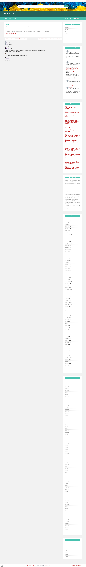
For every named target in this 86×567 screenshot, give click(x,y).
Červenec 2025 (67, 243)
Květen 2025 (67, 247)
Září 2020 (66, 353)
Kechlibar (66, 33)
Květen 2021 (67, 338)
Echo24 (7, 24)
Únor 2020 (66, 367)
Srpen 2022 (66, 310)
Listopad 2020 (67, 512)
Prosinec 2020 (67, 348)
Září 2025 (66, 239)
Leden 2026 (66, 232)
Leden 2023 (66, 300)
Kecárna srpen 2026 (69, 78)
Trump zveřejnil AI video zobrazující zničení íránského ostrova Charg (54, 0)
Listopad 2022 (67, 304)
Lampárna (15, 18)
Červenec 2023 (67, 289)
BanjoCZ (70, 87)
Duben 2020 (67, 363)
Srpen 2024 (66, 264)
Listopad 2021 (67, 327)
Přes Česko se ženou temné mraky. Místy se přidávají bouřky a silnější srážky (72, 200)
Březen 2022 (67, 319)
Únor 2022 (66, 321)
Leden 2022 (66, 323)
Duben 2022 (67, 317)
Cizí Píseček (67, 29)
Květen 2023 (67, 455)
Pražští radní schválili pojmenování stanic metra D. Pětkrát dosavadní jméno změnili (72, 181)
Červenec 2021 (67, 334)
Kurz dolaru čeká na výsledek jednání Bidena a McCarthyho (16, 38)
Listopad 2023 (67, 281)
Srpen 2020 (66, 355)
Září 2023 (66, 285)
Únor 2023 (66, 298)
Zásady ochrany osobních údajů (77, 565)
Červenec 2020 (67, 357)
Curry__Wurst (71, 71)
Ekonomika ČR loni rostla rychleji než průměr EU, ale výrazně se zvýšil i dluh (72, 206)
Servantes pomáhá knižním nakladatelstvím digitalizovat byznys (49, 38)
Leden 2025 (66, 417)
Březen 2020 (67, 365)
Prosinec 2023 (67, 279)
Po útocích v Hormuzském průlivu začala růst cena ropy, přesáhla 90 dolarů (72, 191)
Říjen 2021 (66, 329)
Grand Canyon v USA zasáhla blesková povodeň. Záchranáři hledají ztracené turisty (72, 197)
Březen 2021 (67, 342)
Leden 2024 (66, 277)
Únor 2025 (66, 253)
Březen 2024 (67, 436)
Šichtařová (66, 40)
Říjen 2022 (66, 306)
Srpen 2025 (66, 241)
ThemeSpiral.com (47, 565)
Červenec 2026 (67, 220)
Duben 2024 (67, 272)
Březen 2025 (67, 251)
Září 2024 (66, 262)
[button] (1, 566)
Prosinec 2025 (67, 234)
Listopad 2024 (67, 258)
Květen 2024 (67, 270)
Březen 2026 (67, 228)
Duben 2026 (67, 226)
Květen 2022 (67, 315)
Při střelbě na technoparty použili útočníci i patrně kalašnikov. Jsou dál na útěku (72, 203)
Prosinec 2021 (67, 325)
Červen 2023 (67, 291)
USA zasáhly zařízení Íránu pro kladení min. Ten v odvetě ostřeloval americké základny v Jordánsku (72, 194)
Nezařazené (66, 35)
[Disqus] (33, 53)
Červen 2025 (67, 245)
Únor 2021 (66, 344)
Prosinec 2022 (67, 302)
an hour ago (74, 78)
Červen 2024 (67, 268)
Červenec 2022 (67, 474)
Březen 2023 (67, 296)
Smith (70, 80)
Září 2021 (66, 493)
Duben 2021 (67, 340)
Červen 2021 (67, 336)
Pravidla (10, 18)
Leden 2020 (66, 531)
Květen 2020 (67, 361)
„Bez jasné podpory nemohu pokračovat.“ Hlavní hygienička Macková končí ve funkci (25, 0)
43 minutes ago (72, 69)
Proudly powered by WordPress (31, 565)
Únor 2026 (66, 230)
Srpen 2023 (66, 287)
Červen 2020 (67, 359)
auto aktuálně (67, 27)
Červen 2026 (67, 222)
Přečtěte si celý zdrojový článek (11, 33)
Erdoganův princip (67, 208)
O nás (6, 18)
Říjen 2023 (66, 283)
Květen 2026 (67, 224)
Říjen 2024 (66, 260)
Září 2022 (66, 308)
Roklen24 (66, 554)
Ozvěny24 (9, 13)
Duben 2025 (67, 249)
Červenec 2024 (67, 266)
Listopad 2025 (67, 398)
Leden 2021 (66, 346)
